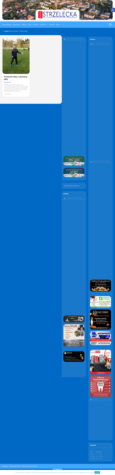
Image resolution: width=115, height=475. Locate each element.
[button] (113, 10)
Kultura (24, 24)
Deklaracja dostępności (29, 466)
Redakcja (5, 466)
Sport (30, 24)
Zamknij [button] (97, 472)
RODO (58, 24)
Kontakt (52, 24)
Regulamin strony (15, 466)
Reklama (35, 24)
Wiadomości (16, 24)
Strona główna (6, 24)
